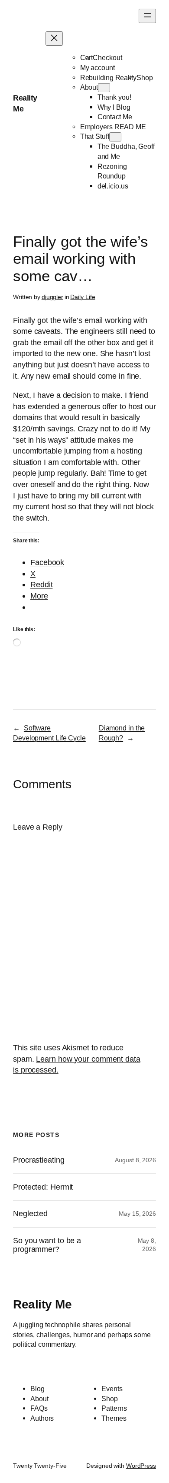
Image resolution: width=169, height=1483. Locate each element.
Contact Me (115, 117)
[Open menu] (147, 16)
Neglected (30, 1213)
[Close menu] (54, 38)
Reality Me (42, 1304)
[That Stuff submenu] (115, 136)
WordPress (141, 1465)
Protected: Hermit (43, 1187)
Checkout (107, 57)
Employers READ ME (113, 127)
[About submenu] (104, 87)
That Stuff (94, 136)
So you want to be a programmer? (47, 1245)
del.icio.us (113, 186)
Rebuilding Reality (108, 77)
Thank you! (114, 97)
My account (97, 67)
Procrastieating (39, 1160)
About (89, 87)
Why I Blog (114, 107)
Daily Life (82, 296)
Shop (144, 77)
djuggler (52, 296)
